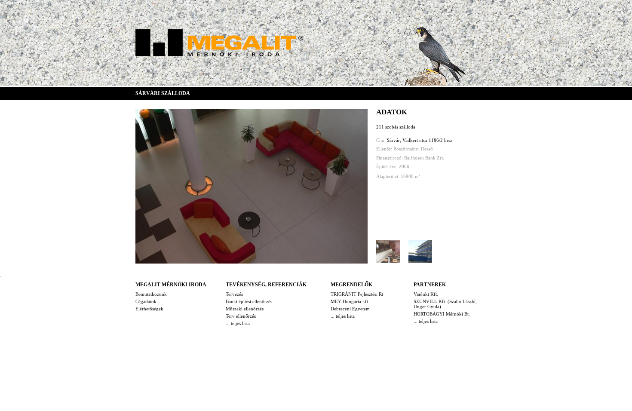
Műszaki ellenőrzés (245, 308)
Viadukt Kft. (426, 294)
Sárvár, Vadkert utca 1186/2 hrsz (419, 140)
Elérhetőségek (149, 308)
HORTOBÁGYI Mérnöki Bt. (442, 313)
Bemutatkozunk (151, 294)
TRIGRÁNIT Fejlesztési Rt (357, 294)
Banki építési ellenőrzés (249, 301)
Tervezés (234, 294)
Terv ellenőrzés (241, 316)
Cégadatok (145, 301)
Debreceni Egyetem (350, 308)
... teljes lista (238, 323)
